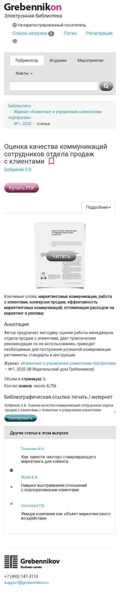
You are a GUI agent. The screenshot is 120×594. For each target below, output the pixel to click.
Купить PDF (22, 188)
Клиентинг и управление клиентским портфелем (68, 363)
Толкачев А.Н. (32, 449)
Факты (23, 73)
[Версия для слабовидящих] (15, 41)
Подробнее (97, 207)
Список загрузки (32, 33)
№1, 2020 (22, 123)
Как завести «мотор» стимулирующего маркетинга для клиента (58, 459)
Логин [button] (70, 33)
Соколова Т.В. (33, 505)
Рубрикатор (27, 60)
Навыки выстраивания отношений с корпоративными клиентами (54, 487)
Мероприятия (90, 60)
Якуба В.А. (29, 477)
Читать (61, 256)
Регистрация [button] (99, 33)
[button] (11, 470)
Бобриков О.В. (18, 169)
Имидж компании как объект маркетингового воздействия (66, 516)
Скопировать (20, 418)
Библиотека (19, 105)
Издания (57, 60)
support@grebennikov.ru (26, 582)
